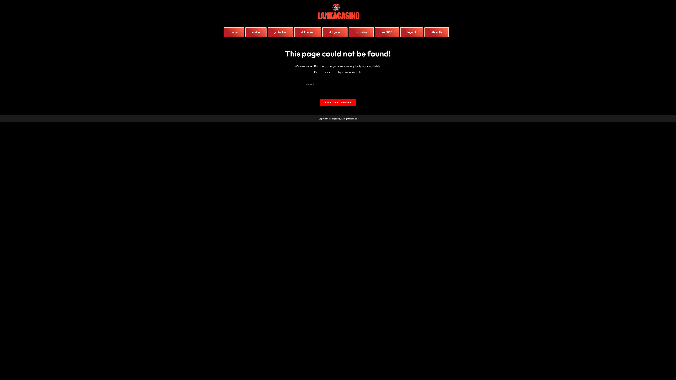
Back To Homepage (338, 102)
